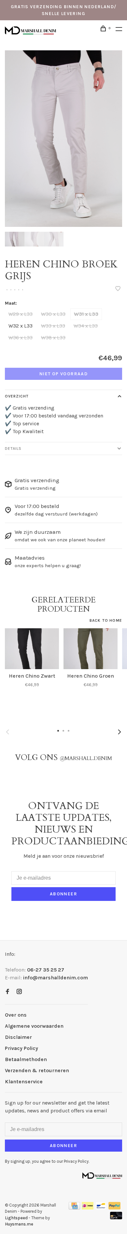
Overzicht (17, 396)
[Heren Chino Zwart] (32, 648)
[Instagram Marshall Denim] (19, 992)
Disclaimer (18, 1037)
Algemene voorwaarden (34, 1026)
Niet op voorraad (63, 374)
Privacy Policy (21, 1048)
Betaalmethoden (26, 1059)
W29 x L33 (20, 314)
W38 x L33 (53, 337)
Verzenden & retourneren (37, 1070)
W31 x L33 (86, 314)
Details (13, 448)
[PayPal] (114, 1208)
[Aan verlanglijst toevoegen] (117, 289)
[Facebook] (7, 992)
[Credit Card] (74, 1208)
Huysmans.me (19, 1224)
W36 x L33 (20, 337)
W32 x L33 (20, 326)
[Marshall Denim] (102, 1175)
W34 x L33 (86, 326)
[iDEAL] (87, 1208)
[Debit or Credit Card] (116, 1217)
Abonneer (63, 894)
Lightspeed (16, 1217)
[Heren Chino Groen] (91, 648)
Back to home (106, 620)
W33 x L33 (53, 326)
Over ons (16, 1015)
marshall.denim (86, 758)
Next (119, 732)
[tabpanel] (63, 138)
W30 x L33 (53, 314)
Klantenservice (24, 1081)
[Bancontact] (101, 1208)
